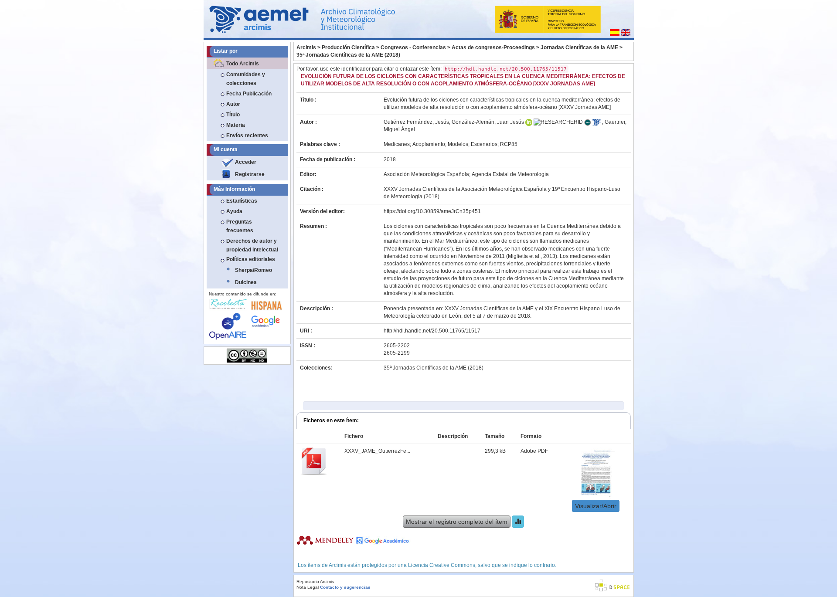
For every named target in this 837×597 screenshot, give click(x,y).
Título (233, 115)
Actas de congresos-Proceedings (493, 47)
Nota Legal (307, 587)
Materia (235, 125)
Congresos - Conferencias (413, 47)
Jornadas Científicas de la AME (579, 47)
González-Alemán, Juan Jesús (488, 122)
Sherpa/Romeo (253, 270)
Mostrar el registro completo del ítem (456, 521)
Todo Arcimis (242, 64)
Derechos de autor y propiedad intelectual (252, 245)
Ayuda (234, 211)
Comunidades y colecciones (245, 78)
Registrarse (250, 174)
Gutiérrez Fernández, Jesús (416, 122)
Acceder (245, 162)
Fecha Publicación (249, 94)
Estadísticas (241, 201)
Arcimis (306, 47)
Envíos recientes (247, 135)
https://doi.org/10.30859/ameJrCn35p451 (432, 211)
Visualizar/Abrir (595, 505)
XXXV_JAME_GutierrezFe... (377, 451)
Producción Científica (348, 47)
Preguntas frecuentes (239, 226)
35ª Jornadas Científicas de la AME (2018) (348, 55)
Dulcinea (246, 282)
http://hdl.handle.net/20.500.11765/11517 (432, 331)
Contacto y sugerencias (345, 587)
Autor (233, 104)
